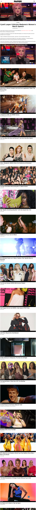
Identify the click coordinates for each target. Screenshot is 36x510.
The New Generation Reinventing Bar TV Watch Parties (14, 186)
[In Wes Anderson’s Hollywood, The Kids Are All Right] (18, 347)
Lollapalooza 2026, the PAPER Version (9, 114)
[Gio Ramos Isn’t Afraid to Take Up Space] (18, 492)
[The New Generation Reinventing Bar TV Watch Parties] (18, 175)
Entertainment (3, 86)
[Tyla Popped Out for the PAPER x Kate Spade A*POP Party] (18, 297)
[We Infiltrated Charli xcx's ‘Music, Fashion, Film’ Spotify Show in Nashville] (18, 247)
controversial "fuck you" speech (26, 30)
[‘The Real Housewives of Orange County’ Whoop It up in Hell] (18, 467)
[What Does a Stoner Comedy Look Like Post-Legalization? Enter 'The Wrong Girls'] (18, 77)
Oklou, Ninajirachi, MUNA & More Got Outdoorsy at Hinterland (15, 163)
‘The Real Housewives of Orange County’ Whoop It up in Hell (15, 478)
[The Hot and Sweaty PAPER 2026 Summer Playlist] (18, 272)
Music (1, 113)
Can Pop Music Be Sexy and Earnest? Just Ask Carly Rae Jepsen (16, 138)
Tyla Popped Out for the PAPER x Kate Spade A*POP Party (14, 308)
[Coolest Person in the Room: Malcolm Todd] (18, 394)
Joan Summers (3, 382)
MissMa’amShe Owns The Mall (7, 429)
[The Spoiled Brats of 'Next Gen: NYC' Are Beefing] (18, 370)
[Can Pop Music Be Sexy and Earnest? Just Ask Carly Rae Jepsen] (18, 127)
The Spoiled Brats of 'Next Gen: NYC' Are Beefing (12, 381)
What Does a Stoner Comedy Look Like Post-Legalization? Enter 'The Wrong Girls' (17, 89)
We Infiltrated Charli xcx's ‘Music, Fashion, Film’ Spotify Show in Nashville (16, 259)
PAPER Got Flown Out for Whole (8, 234)
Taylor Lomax (2, 91)
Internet (2, 331)
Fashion (2, 306)
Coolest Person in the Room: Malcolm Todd (11, 404)
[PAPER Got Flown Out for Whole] (18, 224)
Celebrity (18, 22)
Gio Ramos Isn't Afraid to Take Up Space (10, 503)
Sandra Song (15, 28)
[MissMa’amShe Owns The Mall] (18, 419)
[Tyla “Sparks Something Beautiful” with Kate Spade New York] (18, 199)
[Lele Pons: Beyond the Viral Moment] (18, 322)
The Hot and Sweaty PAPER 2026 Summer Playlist (12, 283)
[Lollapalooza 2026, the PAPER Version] (18, 104)
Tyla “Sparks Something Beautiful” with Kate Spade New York (15, 209)
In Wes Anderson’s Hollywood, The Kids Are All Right (13, 357)
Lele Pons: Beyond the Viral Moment (9, 333)
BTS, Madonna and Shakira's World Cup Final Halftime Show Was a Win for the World (17, 453)
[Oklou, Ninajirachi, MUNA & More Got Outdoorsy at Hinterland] (18, 152)
